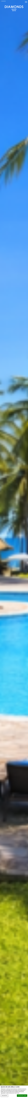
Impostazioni (4, 1095)
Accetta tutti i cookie (22, 1095)
